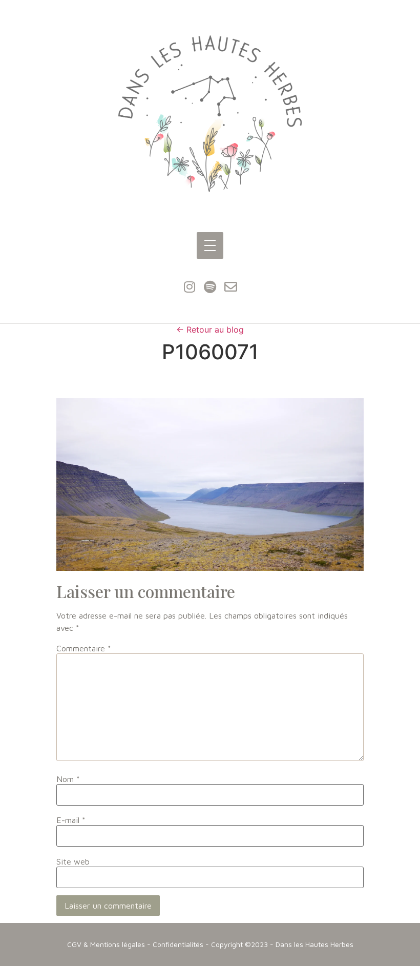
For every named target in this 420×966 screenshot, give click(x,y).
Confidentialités (178, 944)
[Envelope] (230, 287)
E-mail (71, 820)
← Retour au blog (210, 329)
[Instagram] (189, 287)
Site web (73, 861)
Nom (68, 779)
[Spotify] (210, 287)
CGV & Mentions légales (106, 944)
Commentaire (83, 648)
